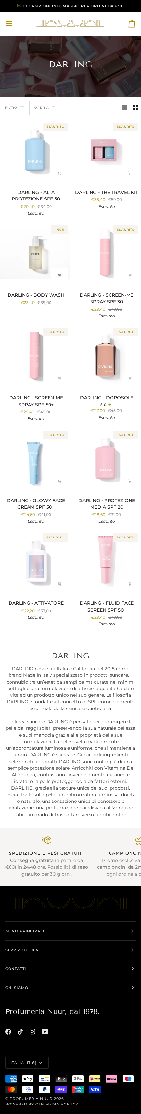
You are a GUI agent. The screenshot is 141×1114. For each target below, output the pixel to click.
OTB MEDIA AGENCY (56, 1104)
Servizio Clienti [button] (24, 950)
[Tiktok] (20, 1032)
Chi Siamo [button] (16, 987)
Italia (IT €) (24, 1062)
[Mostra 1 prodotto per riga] (124, 108)
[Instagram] (32, 1032)
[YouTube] (45, 1032)
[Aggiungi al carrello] (59, 173)
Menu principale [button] (25, 931)
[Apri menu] (15, 23)
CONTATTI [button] (15, 968)
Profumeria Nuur (31, 1098)
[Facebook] (8, 1032)
